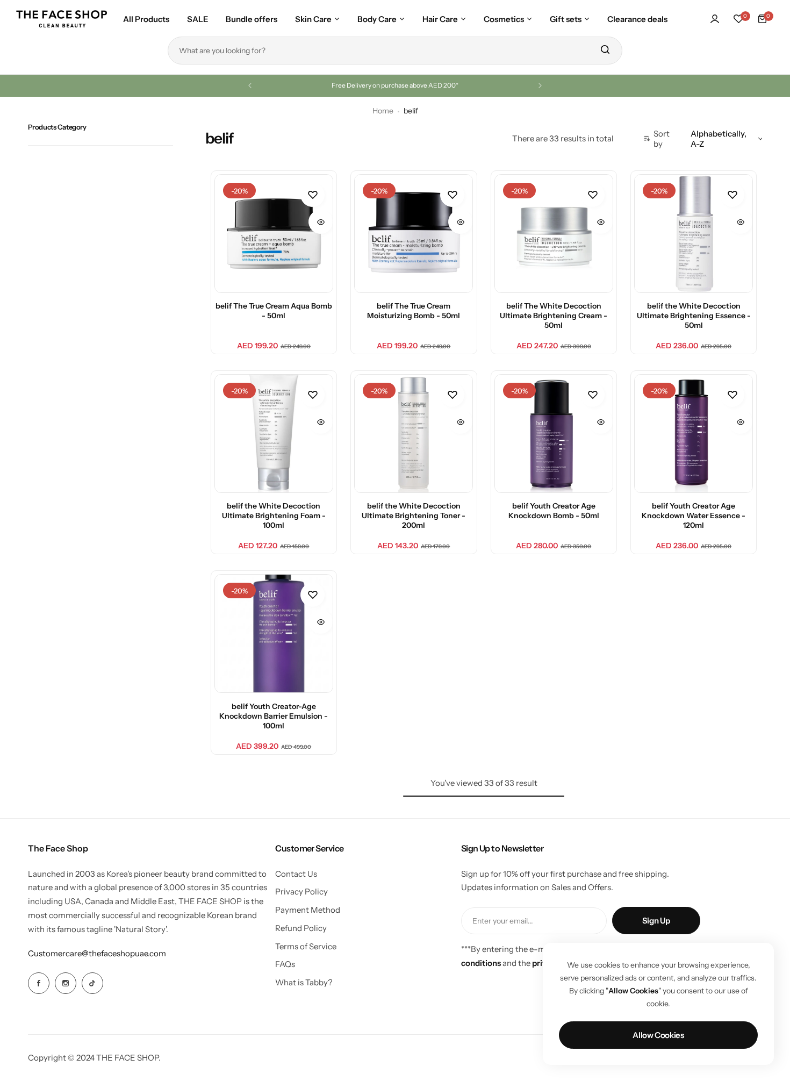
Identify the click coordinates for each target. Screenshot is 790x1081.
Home (382, 111)
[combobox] (395, 50)
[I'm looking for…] (604, 50)
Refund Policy (301, 928)
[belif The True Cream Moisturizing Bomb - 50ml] (413, 233)
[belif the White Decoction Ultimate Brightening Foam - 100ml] (274, 433)
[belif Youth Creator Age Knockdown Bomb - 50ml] (554, 433)
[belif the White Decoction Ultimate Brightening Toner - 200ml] (413, 433)
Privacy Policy (301, 891)
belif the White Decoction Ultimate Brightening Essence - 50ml (694, 315)
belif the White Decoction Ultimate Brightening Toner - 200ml (413, 515)
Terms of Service (305, 946)
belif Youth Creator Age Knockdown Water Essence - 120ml (693, 515)
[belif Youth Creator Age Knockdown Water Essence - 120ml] (693, 433)
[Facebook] (38, 983)
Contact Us (296, 874)
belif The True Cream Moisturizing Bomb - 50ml (413, 310)
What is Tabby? (304, 982)
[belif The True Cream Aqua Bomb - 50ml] (274, 233)
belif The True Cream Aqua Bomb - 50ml (274, 310)
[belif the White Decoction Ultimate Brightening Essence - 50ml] (693, 233)
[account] (715, 19)
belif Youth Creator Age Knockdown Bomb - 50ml (553, 510)
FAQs (285, 964)
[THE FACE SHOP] (61, 19)
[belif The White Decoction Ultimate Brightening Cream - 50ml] (554, 233)
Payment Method (307, 910)
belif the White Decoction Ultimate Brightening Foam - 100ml (274, 515)
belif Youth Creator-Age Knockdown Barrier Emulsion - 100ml (273, 716)
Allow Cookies (658, 1035)
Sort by (661, 138)
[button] (250, 85)
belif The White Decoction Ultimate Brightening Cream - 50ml (553, 315)
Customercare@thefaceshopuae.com (97, 953)
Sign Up (656, 920)
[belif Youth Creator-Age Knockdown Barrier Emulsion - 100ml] (274, 633)
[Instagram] (65, 983)
